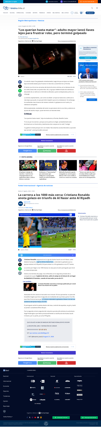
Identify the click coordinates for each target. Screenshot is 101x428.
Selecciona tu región (11, 1)
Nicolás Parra (24, 37)
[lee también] (30, 287)
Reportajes (6, 406)
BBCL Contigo (65, 12)
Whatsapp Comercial (62, 417)
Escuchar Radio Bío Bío (88, 1)
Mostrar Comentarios (47, 140)
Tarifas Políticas (7, 416)
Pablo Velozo (29, 207)
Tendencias (42, 12)
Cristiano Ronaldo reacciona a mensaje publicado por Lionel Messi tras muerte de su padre (57, 284)
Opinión (49, 12)
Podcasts (5, 12)
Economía (28, 12)
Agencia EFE (27, 202)
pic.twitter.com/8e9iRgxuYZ (39, 333)
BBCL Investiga (56, 12)
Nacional (12, 12)
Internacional (20, 12)
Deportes (35, 12)
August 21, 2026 (48, 337)
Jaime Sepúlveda (34, 39)
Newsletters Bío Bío (53, 1)
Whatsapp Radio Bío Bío (90, 417)
